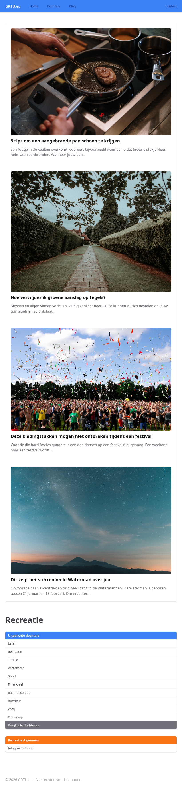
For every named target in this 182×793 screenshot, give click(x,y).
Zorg (11, 709)
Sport (12, 676)
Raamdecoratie (19, 692)
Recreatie (15, 651)
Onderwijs (15, 717)
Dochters (53, 6)
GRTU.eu (13, 6)
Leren (12, 643)
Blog (72, 6)
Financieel (15, 684)
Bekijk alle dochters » (23, 725)
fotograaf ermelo (20, 748)
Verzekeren (16, 668)
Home (34, 6)
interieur (14, 701)
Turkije (13, 660)
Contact (171, 6)
